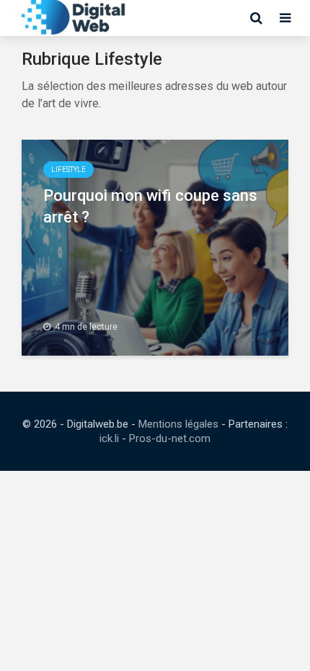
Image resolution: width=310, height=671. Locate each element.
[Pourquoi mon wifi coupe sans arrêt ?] (155, 246)
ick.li (109, 438)
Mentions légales (178, 424)
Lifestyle (68, 170)
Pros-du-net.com (170, 438)
